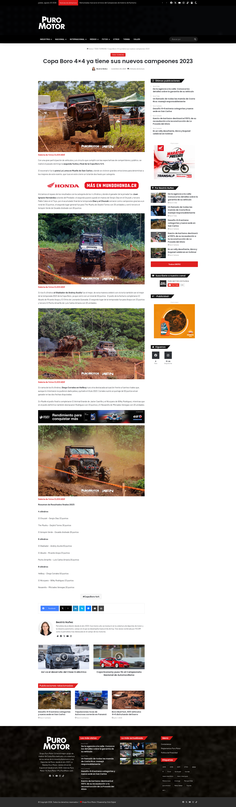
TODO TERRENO (101, 49)
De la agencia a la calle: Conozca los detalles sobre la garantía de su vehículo (183, 197)
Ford (169, 771)
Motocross (167, 781)
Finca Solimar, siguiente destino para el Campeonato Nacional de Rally (106, 3)
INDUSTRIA (45, 39)
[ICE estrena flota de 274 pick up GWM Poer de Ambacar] (138, 753)
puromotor (167, 785)
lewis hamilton (168, 776)
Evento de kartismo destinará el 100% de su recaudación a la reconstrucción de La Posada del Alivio (183, 237)
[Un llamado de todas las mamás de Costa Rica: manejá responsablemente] (158, 211)
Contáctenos (166, 744)
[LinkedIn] (75, 608)
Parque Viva (188, 781)
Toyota (188, 785)
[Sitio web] (57, 636)
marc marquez (182, 776)
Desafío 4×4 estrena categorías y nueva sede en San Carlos (54, 713)
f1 (163, 771)
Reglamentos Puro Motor (171, 748)
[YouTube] (67, 636)
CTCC (186, 767)
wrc (164, 790)
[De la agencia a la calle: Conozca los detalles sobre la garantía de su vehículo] (158, 198)
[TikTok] (63, 776)
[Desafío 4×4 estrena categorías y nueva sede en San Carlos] (54, 700)
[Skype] (82, 608)
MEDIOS (93, 39)
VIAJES (137, 39)
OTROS (116, 39)
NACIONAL (59, 39)
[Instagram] (70, 636)
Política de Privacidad (169, 752)
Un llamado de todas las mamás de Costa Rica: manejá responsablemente (181, 210)
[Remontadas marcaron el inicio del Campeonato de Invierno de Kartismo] (138, 761)
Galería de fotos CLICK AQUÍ (51, 155)
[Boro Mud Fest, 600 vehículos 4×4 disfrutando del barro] (128, 700)
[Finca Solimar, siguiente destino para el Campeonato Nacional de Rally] (151, 761)
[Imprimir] (101, 608)
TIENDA (126, 39)
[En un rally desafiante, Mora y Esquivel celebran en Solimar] (158, 253)
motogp (177, 781)
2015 (164, 767)
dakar (194, 767)
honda (187, 771)
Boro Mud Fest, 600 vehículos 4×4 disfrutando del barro (126, 713)
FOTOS (105, 39)
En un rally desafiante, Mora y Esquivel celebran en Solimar (182, 250)
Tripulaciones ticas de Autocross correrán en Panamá (91, 713)
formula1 (178, 771)
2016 (171, 767)
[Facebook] (61, 636)
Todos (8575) (174, 264)
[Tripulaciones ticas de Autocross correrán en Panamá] (91, 700)
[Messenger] (88, 608)
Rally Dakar (179, 785)
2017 (178, 767)
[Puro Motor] (51, 23)
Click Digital (111, 802)
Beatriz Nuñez (101, 69)
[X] (64, 636)
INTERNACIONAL (77, 39)
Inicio (90, 49)
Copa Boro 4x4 (91, 596)
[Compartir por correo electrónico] (95, 608)
